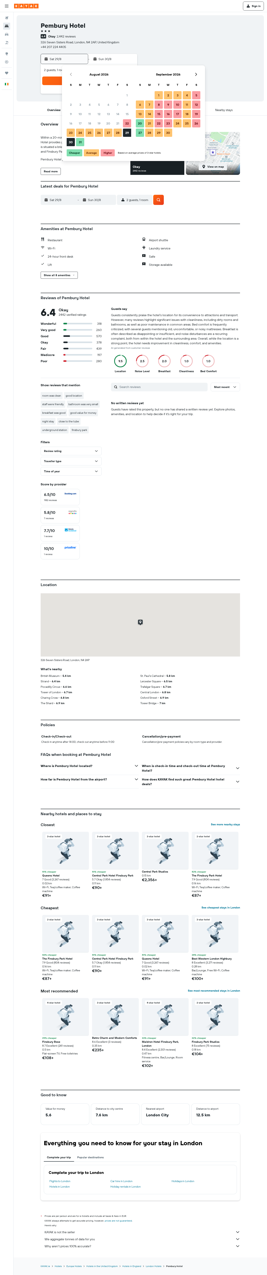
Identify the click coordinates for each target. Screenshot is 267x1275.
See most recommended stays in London (214, 990)
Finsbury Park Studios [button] (206, 1042)
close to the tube (69, 421)
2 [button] (71, 105)
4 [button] (89, 105)
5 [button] (99, 105)
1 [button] (127, 95)
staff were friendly (53, 404)
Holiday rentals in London (125, 1186)
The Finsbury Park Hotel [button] (207, 875)
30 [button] (71, 142)
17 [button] (80, 123)
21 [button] (117, 123)
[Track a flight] (7, 62)
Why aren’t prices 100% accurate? (68, 1246)
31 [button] (80, 142)
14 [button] (117, 114)
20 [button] (108, 123)
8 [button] (127, 105)
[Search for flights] (7, 18)
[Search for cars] (7, 34)
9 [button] (71, 114)
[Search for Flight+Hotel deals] (7, 42)
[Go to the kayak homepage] (26, 6)
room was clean (51, 395)
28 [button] (117, 133)
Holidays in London (183, 1181)
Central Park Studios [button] (155, 871)
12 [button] (99, 114)
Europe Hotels (74, 1266)
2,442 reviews (66, 36)
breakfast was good (53, 413)
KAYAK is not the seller (60, 1232)
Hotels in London (59, 1186)
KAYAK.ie (45, 1266)
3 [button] (80, 105)
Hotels (58, 1266)
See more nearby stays (225, 824)
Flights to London (59, 1181)
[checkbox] (60, 497)
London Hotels (153, 1266)
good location (74, 395)
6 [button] (108, 105)
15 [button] (127, 114)
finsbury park (79, 430)
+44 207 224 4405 (53, 47)
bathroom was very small (83, 404)
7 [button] (117, 105)
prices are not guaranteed (118, 1220)
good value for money (83, 413)
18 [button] (89, 123)
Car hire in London (121, 1181)
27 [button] (108, 133)
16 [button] (70, 123)
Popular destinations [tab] (90, 1157)
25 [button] (89, 133)
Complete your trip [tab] (59, 1157)
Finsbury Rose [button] (51, 1042)
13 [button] (108, 114)
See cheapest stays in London (221, 907)
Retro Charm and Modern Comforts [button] (114, 1038)
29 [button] (127, 133)
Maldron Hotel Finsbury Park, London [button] (160, 1043)
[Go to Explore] (7, 54)
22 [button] (127, 123)
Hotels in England (131, 1266)
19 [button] (99, 123)
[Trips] (7, 73)
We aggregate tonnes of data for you (70, 1239)
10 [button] (80, 114)
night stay (48, 421)
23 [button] (71, 133)
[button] (6, 6)
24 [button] (80, 133)
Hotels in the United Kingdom (102, 1266)
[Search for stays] (7, 26)
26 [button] (99, 133)
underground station (54, 430)
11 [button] (89, 114)
